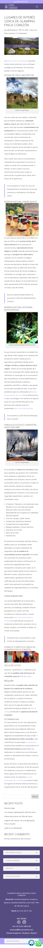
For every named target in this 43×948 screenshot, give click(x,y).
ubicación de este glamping (17, 61)
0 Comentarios (21, 33)
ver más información (23, 408)
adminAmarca (12, 30)
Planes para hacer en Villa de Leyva (18, 816)
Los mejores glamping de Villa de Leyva (20, 812)
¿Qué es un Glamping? (13, 828)
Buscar (35, 796)
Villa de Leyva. (26, 676)
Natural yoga (9, 808)
